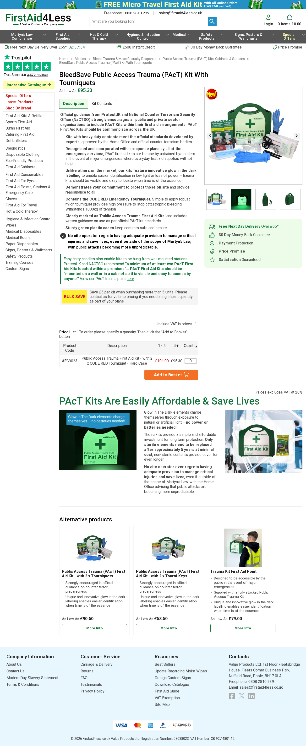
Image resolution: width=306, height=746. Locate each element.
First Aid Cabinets (20, 167)
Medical (81, 59)
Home (63, 59)
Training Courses (19, 262)
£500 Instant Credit (138, 47)
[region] (94, 549)
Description (73, 103)
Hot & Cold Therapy (21, 211)
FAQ (84, 678)
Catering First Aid (19, 134)
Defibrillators (16, 140)
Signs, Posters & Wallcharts (28, 250)
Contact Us (15, 671)
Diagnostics (15, 148)
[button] (271, 20)
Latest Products (19, 102)
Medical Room (17, 237)
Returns (87, 671)
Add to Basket (168, 374)
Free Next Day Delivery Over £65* (38, 47)
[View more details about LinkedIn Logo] (251, 696)
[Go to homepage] (42, 19)
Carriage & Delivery (97, 664)
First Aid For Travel (21, 205)
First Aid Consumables (24, 174)
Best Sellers (165, 664)
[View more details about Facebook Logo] (232, 696)
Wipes (10, 225)
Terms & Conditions (22, 684)
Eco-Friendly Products (24, 160)
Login (268, 24)
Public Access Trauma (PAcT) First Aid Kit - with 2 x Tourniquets (93, 573)
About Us (14, 664)
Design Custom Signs (173, 678)
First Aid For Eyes (20, 180)
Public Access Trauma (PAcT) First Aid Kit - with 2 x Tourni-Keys (167, 573)
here (130, 278)
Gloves (11, 199)
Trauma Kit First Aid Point (233, 571)
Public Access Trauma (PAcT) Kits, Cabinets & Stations (204, 59)
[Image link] (242, 696)
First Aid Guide (167, 691)
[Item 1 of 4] (253, 135)
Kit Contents (102, 103)
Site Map (162, 704)
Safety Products (19, 256)
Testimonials (29, 67)
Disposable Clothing (22, 154)
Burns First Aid (17, 128)
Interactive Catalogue (26, 85)
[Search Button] (212, 21)
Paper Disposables (21, 244)
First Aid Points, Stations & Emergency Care (27, 190)
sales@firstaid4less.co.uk (180, 13)
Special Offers (18, 95)
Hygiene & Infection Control (28, 219)
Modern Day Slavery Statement (32, 678)
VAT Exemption (167, 698)
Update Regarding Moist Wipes (181, 671)
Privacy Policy (92, 691)
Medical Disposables (23, 231)
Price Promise (290, 47)
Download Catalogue (172, 684)
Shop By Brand (18, 108)
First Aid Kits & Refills (23, 116)
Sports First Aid (18, 122)
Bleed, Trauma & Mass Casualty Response (124, 59)
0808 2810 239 (136, 13)
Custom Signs (17, 268)
